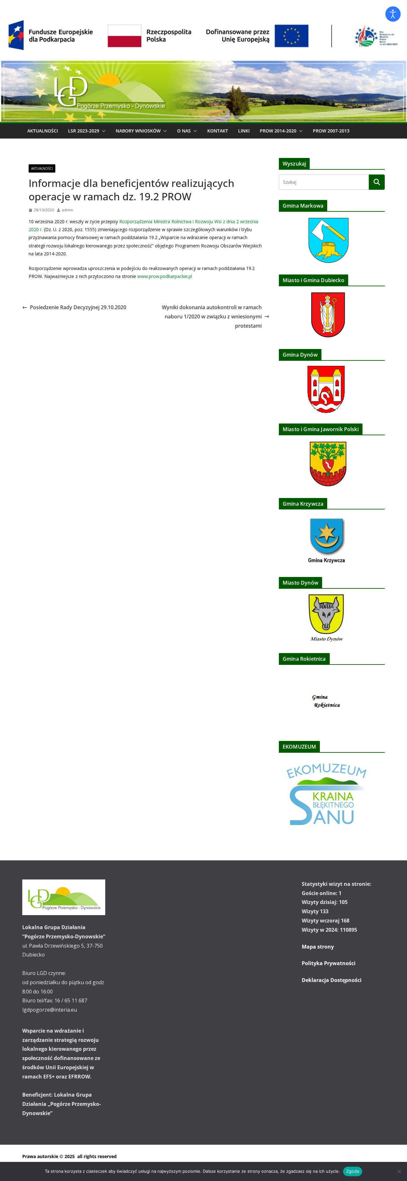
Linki (244, 131)
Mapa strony (318, 946)
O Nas (184, 131)
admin (67, 210)
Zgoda (352, 1171)
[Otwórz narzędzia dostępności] (393, 14)
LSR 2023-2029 (83, 131)
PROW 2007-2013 (331, 131)
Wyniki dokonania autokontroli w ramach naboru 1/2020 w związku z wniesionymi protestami (212, 316)
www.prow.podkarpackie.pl (164, 276)
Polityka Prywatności (328, 963)
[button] (102, 130)
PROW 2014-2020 (278, 131)
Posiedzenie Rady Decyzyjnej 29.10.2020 (78, 307)
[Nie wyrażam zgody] (399, 1171)
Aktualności (42, 131)
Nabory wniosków (138, 131)
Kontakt (217, 131)
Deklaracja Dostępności (332, 980)
